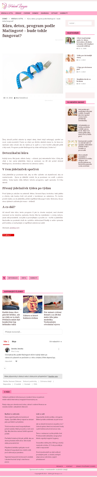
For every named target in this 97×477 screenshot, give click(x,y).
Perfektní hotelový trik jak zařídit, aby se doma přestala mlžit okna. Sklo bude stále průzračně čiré (19, 440)
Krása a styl (7, 13)
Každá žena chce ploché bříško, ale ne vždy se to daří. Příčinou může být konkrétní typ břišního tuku (11, 318)
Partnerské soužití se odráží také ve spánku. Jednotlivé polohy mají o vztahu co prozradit (85, 145)
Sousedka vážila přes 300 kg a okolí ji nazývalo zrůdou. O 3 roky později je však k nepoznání (49, 445)
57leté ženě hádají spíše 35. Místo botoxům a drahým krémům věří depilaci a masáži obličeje (85, 42)
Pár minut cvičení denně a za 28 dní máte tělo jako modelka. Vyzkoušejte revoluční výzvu (52, 318)
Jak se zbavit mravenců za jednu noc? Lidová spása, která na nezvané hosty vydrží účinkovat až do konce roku (50, 426)
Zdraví (18, 13)
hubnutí (33, 278)
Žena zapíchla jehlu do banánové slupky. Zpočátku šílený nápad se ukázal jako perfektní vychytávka (19, 419)
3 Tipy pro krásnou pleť (84, 68)
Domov (35, 13)
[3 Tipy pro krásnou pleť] (70, 69)
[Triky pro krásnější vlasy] (70, 58)
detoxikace (13, 278)
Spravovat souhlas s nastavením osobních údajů (48, 469)
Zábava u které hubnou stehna (30, 316)
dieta (24, 278)
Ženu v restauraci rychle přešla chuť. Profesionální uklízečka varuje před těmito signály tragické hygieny (49, 435)
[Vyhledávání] (80, 23)
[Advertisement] (32, 46)
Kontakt (69, 466)
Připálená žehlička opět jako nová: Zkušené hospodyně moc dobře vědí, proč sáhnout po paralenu (18, 450)
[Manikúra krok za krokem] (70, 81)
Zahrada (45, 13)
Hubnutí (64, 13)
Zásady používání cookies (85, 466)
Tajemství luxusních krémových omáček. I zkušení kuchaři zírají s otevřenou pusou (19, 459)
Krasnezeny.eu (31, 399)
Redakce (59, 466)
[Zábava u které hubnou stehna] (32, 304)
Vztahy (54, 13)
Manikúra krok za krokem (84, 80)
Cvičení (27, 13)
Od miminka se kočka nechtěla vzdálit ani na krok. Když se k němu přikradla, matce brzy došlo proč (84, 130)
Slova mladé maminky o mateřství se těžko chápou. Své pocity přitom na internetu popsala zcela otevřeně (85, 160)
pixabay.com (14, 228)
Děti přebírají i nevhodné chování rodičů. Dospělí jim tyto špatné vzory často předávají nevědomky (85, 115)
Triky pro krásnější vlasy (84, 56)
